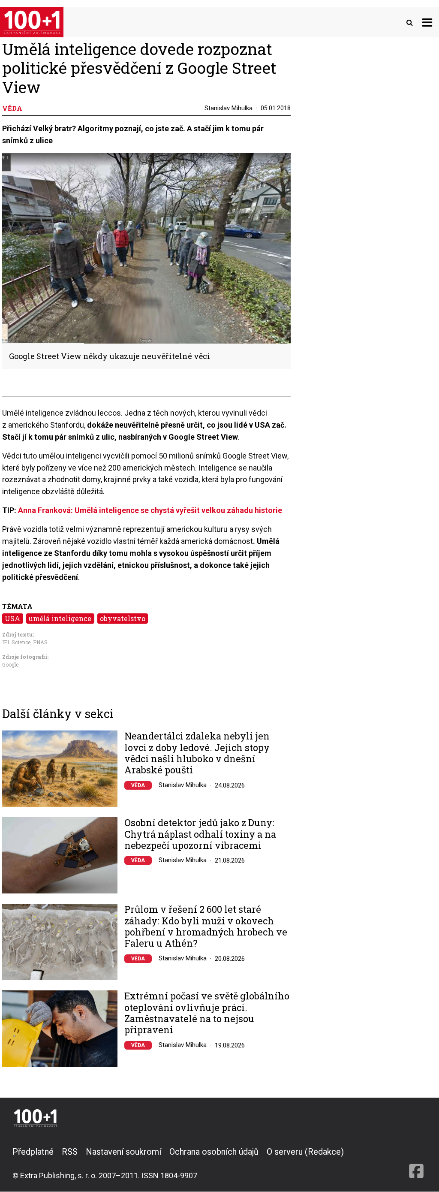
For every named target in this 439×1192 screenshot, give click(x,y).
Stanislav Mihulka (228, 108)
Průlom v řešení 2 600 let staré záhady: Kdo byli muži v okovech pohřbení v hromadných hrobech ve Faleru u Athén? (205, 926)
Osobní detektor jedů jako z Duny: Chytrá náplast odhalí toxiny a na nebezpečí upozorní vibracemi (200, 834)
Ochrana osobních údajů (214, 1152)
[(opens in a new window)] (416, 1163)
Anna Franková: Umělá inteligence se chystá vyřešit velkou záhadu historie (150, 510)
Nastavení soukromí (123, 1152)
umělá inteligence (60, 618)
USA (12, 618)
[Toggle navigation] (427, 22)
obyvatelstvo (122, 618)
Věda (138, 785)
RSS (70, 1152)
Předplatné (33, 1152)
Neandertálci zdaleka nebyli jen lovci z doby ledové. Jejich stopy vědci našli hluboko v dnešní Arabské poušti (197, 753)
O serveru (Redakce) (305, 1152)
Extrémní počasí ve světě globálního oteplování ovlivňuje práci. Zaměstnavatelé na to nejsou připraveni (206, 1013)
